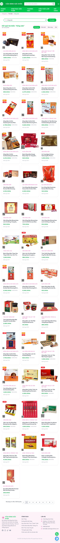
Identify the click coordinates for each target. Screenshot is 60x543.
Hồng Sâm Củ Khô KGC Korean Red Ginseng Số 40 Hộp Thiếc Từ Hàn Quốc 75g (10, 356)
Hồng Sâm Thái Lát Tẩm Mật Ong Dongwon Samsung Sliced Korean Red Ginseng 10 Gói (48, 357)
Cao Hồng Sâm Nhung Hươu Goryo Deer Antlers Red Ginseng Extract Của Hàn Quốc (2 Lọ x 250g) (29, 190)
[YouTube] (10, 530)
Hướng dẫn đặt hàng (26, 521)
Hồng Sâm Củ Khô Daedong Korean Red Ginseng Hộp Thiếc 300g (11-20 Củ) (29, 56)
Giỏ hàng (56, 9)
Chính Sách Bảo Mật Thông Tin (29, 525)
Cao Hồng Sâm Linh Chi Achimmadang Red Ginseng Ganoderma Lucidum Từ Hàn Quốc (9, 391)
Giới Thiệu (24, 519)
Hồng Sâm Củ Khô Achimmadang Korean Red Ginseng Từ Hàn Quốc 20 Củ (10, 156)
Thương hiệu (30, 9)
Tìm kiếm (52, 20)
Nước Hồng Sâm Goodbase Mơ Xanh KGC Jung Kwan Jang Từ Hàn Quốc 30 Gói (49, 424)
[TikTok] (7, 530)
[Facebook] (2, 530)
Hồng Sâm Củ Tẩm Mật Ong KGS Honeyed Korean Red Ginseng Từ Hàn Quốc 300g (29, 425)
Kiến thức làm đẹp (44, 9)
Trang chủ (3, 9)
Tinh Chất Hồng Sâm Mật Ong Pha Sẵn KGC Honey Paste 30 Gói (48, 255)
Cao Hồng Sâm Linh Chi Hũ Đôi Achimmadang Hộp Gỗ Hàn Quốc (10, 55)
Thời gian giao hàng (26, 530)
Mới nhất (43, 27)
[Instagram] (5, 530)
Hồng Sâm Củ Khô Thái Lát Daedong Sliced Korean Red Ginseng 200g (29, 391)
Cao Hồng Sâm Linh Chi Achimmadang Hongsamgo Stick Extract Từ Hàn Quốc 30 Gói (29, 356)
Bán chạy (50, 27)
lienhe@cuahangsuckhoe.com (51, 528)
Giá (56, 27)
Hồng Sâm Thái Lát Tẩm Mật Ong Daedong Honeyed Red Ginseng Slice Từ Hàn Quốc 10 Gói (48, 392)
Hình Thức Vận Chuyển (27, 527)
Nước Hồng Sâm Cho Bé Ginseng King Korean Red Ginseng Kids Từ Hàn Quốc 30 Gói (49, 289)
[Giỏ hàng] (58, 3)
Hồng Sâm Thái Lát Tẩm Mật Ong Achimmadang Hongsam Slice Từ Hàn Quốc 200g (48, 57)
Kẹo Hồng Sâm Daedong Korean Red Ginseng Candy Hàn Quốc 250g (48, 189)
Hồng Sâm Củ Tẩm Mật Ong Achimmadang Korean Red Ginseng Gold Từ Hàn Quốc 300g (49, 123)
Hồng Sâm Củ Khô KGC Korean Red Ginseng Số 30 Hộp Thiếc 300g (29, 288)
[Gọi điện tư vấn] (57, 534)
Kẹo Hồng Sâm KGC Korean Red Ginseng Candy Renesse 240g (10, 490)
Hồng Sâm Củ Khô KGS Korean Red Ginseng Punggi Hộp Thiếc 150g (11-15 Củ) (28, 90)
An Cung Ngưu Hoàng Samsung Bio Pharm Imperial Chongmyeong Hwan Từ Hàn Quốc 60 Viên (49, 156)
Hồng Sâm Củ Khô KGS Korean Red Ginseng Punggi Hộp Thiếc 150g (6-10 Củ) (49, 90)
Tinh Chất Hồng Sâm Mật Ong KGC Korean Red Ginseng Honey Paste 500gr (10, 322)
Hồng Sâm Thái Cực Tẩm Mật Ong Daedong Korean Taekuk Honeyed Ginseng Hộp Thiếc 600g (10, 458)
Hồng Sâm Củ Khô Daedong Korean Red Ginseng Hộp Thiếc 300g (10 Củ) (10, 123)
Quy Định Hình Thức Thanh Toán (29, 523)
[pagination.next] (52, 502)
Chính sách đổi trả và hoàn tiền (29, 532)
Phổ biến (36, 27)
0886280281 (46, 526)
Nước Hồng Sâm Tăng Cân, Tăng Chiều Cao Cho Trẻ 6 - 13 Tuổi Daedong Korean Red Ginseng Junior (10, 256)
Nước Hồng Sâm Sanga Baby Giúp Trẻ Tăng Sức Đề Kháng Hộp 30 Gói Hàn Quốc (30, 156)
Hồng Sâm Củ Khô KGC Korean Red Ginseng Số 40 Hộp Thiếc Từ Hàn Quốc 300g (29, 123)
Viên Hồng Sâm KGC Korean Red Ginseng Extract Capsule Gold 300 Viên (10, 190)
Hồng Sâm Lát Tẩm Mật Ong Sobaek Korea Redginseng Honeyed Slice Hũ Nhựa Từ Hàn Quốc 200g (30, 323)
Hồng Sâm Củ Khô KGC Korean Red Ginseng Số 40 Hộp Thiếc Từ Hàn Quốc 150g (10, 289)
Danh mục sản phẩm (16, 9)
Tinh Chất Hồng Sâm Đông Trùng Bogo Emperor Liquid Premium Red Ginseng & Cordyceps (49, 323)
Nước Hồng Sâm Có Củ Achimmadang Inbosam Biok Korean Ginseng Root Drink (10, 90)
